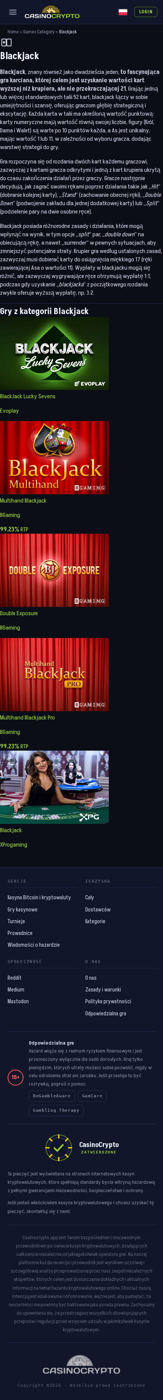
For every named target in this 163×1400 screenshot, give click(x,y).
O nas (91, 978)
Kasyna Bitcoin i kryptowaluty (39, 898)
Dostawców (98, 910)
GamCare (92, 1096)
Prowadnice (20, 933)
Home (13, 32)
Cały (89, 898)
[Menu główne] (13, 12)
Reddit (15, 978)
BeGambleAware (52, 1096)
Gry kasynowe (23, 910)
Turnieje (16, 921)
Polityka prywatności (108, 1002)
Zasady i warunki (103, 990)
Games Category (39, 32)
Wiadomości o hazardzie (34, 945)
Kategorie (95, 921)
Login (145, 11)
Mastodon (18, 1002)
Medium (16, 990)
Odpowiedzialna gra (105, 1014)
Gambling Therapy (56, 1110)
